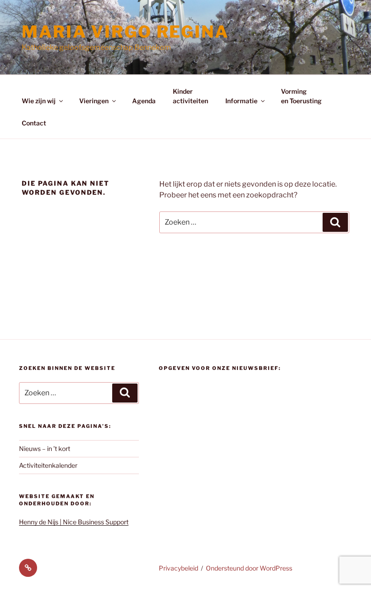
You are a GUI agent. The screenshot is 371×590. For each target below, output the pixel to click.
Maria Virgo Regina (125, 32)
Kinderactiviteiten (190, 96)
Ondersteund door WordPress (249, 568)
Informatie (241, 101)
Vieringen (94, 101)
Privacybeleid (178, 568)
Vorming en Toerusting (301, 96)
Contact (34, 123)
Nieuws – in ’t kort (44, 448)
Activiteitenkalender (48, 465)
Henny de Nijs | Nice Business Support (73, 522)
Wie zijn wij (39, 101)
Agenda (144, 101)
